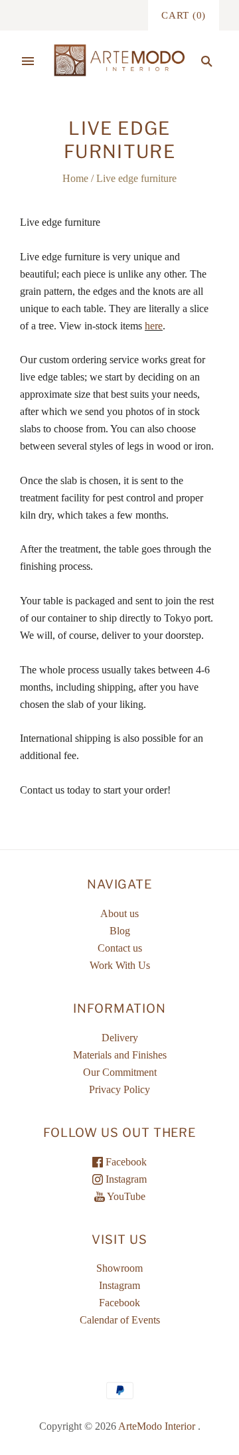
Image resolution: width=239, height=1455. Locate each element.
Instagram (125, 1179)
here (154, 325)
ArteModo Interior (156, 1426)
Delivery (120, 1037)
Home (75, 178)
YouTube (125, 1196)
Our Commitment (120, 1072)
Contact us (120, 948)
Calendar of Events (120, 1320)
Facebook (125, 1161)
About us (119, 913)
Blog (120, 930)
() (183, 15)
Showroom (119, 1268)
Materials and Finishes (120, 1055)
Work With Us (120, 965)
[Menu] (28, 61)
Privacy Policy (119, 1089)
